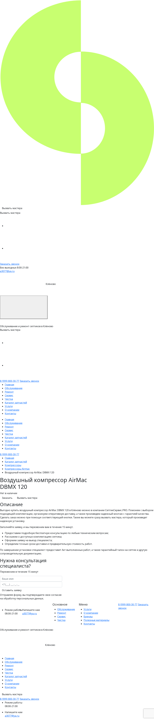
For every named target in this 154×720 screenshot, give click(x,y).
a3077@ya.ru (7, 271)
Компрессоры (13, 465)
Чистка (9, 399)
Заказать (7, 498)
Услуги (9, 406)
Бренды (88, 616)
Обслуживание (13, 388)
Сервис (9, 395)
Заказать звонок (9, 264)
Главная (9, 384)
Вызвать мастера (12, 208)
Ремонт (9, 391)
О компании (12, 410)
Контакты (10, 413)
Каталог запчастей (16, 402)
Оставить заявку (12, 590)
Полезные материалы (96, 620)
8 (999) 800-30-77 (9, 381)
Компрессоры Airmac (17, 468)
